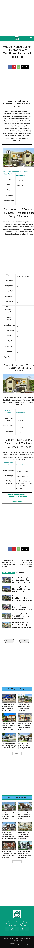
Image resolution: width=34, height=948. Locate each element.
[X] (23, 67)
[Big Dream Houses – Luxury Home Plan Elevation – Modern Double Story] (25, 826)
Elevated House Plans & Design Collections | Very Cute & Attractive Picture (21, 625)
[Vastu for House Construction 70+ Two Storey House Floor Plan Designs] (9, 845)
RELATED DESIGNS (8, 573)
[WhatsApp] (18, 67)
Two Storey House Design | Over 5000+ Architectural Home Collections (22, 616)
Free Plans (24, 641)
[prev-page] (3, 632)
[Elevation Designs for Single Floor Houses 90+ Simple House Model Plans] (25, 698)
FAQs (13, 940)
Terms (16, 938)
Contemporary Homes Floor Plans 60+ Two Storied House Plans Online (22, 598)
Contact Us (19, 940)
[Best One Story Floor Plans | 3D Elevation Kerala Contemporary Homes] (25, 717)
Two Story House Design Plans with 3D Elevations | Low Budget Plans (21, 589)
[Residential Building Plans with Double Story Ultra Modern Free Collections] (6, 580)
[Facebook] (10, 67)
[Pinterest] (14, 67)
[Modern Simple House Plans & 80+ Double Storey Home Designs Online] (25, 806)
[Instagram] (12, 929)
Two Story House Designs (17, 797)
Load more (16, 753)
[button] (3, 38)
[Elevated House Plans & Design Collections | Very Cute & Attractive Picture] (6, 625)
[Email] (27, 67)
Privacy (11, 938)
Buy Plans (9, 641)
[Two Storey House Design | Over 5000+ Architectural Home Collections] (6, 616)
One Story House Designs (17, 689)
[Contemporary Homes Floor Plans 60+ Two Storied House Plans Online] (6, 598)
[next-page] (6, 632)
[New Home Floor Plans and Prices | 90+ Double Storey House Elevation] (9, 806)
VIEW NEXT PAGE (17, 502)
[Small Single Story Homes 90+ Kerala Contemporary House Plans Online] (25, 737)
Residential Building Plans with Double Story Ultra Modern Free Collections (21, 580)
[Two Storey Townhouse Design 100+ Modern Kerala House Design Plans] (6, 607)
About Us (5, 938)
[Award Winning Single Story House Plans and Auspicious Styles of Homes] (9, 737)
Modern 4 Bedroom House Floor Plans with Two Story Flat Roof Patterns (9, 563)
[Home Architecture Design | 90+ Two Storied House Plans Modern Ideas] (25, 845)
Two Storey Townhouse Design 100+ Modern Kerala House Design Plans (22, 607)
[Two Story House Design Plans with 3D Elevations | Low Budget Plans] (6, 589)
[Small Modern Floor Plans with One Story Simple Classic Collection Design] (9, 717)
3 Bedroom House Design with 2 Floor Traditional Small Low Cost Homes (25, 563)
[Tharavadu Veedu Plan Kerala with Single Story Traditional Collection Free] (9, 698)
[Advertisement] (17, 18)
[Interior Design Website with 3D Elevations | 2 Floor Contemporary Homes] (9, 826)
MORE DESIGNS (21, 573)
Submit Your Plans (25, 938)
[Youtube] (27, 929)
